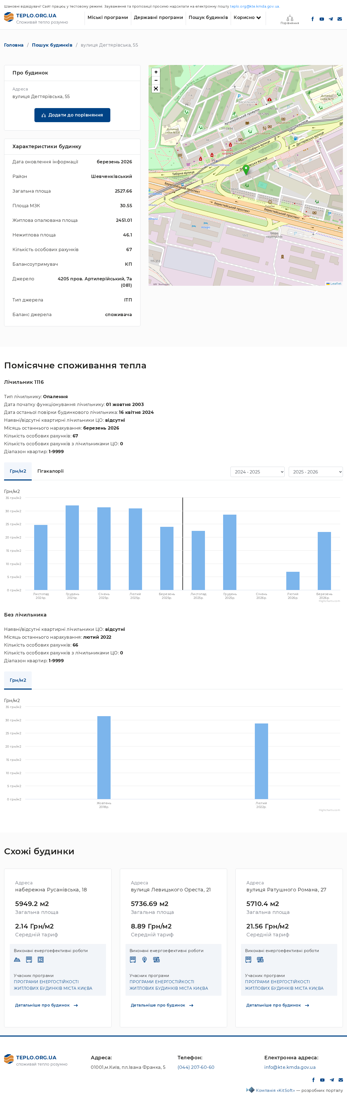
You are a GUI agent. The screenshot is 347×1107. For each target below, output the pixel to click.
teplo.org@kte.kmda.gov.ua (254, 6)
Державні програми (158, 17)
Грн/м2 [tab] (18, 471)
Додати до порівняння (76, 115)
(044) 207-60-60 (196, 1067)
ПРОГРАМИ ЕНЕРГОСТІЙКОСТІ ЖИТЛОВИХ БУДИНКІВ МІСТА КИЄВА (53, 985)
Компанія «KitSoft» (276, 1090)
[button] (246, 170)
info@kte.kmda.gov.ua (290, 1067)
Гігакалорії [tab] (50, 471)
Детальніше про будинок (43, 1005)
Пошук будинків (208, 17)
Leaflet (336, 283)
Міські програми (108, 17)
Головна (14, 45)
